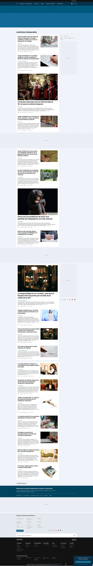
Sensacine (36, 544)
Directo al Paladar (46, 544)
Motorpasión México (54, 558)
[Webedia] (74, 1)
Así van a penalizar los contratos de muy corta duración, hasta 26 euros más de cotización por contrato (28, 172)
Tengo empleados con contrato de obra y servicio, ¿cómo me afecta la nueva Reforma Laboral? (28, 118)
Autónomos (60, 3)
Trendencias (63, 544)
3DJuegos (27, 544)
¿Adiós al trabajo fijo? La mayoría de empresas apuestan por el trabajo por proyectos (28, 399)
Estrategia (39, 518)
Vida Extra (27, 546)
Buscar (74, 535)
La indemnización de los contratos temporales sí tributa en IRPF (28, 417)
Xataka (18, 544)
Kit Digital (36, 3)
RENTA (42, 3)
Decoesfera (63, 546)
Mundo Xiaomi (19, 550)
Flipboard (72, 3)
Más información (54, 564)
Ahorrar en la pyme (20, 526)
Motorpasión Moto (55, 546)
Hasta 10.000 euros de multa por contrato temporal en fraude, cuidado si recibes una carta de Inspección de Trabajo (28, 39)
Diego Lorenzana (23, 112)
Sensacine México (37, 557)
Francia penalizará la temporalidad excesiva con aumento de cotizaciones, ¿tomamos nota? (29, 330)
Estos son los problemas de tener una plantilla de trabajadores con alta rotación (35, 218)
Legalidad (20, 43)
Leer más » (48, 110)
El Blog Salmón (72, 544)
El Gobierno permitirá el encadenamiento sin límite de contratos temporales (27, 434)
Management (20, 221)
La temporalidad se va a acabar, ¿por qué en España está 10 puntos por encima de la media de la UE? (36, 295)
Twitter (74, 3)
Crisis (62, 39)
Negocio (50, 495)
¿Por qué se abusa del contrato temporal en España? (27, 347)
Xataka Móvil (19, 546)
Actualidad (20, 177)
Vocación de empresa (22, 61)
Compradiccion (63, 547)
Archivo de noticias (22, 483)
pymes (41, 495)
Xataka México (19, 557)
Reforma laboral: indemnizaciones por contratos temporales (28, 450)
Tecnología (39, 521)
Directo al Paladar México (46, 558)
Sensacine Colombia (36, 559)
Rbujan (21, 428)
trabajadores (39, 526)
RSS (70, 299)
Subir (73, 539)
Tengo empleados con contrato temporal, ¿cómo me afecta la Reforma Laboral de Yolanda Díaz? (28, 57)
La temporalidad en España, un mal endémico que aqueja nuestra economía (28, 365)
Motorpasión (54, 544)
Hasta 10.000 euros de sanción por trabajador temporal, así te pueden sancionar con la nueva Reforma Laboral (27, 153)
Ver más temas (20, 530)
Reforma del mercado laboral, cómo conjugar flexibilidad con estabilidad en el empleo (27, 232)
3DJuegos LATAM (28, 557)
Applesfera (18, 547)
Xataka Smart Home (20, 549)
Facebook (76, 3)
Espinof (35, 546)
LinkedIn (75, 299)
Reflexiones (20, 369)
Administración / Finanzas (35, 495)
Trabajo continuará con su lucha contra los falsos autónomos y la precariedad (28, 311)
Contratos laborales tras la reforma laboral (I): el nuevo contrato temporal (35, 103)
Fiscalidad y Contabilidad (25, 3)
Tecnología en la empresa (30, 527)
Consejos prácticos (26, 495)
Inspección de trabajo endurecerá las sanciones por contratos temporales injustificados (28, 381)
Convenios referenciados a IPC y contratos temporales (28, 466)
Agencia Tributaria (50, 3)
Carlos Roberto (23, 51)
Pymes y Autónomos (72, 547)
